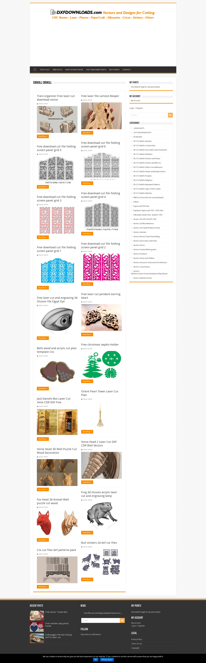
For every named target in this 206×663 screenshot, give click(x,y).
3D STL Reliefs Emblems (142, 154)
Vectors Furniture (140, 254)
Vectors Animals (139, 232)
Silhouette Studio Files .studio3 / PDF (147, 215)
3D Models (137, 137)
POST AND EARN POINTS (96, 70)
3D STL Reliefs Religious (142, 180)
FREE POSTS (57, 70)
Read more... (116, 613)
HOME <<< (35, 69)
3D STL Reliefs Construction (144, 145)
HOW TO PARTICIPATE (74, 70)
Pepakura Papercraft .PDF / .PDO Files (148, 210)
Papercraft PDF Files (141, 206)
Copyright (135, 648)
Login (131, 108)
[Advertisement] (103, 41)
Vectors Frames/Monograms (144, 249)
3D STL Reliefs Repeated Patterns (146, 184)
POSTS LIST (45, 70)
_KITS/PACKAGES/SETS (142, 132)
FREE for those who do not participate (148, 197)
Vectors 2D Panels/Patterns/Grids (146, 228)
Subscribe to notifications (91, 634)
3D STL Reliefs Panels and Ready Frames (149, 171)
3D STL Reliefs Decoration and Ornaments (150, 150)
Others (136, 202)
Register (139, 108)
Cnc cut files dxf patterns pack (56, 550)
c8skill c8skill (43, 104)
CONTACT (127, 70)
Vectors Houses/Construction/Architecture (150, 262)
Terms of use (136, 644)
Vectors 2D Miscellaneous (143, 223)
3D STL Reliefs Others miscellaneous (147, 167)
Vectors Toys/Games (141, 267)
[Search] (170, 115)
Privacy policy (107, 660)
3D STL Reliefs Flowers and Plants (146, 158)
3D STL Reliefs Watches (142, 193)
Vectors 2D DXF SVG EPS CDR (144, 219)
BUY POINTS (114, 70)
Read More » (43, 136)
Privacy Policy (136, 639)
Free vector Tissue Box (56, 612)
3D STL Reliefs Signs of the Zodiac (147, 189)
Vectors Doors (139, 245)
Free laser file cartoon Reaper (100, 96)
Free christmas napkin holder (100, 344)
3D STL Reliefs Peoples (142, 176)
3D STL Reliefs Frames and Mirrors (147, 163)
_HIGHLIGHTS (138, 128)
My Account (135, 100)
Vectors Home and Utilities (143, 258)
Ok (96, 660)
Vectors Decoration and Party (145, 241)
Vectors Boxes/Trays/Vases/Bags (146, 236)
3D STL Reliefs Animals (142, 141)
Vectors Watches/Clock (142, 278)
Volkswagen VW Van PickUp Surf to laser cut (58, 636)
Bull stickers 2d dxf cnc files (99, 542)
